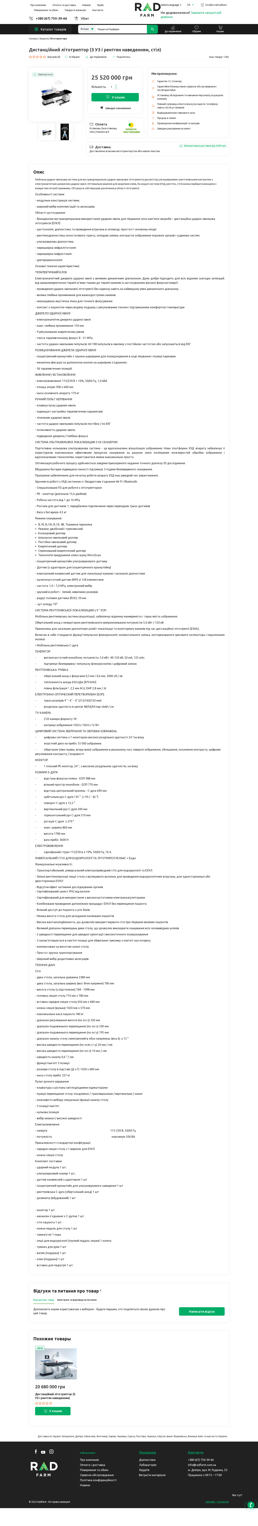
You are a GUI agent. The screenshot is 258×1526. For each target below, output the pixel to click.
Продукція (147, 1452)
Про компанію (38, 5)
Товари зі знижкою (75, 10)
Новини (86, 5)
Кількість (98, 87)
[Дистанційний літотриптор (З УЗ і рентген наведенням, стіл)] (55, 94)
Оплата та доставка (64, 5)
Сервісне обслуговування (97, 1475)
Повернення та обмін (46, 10)
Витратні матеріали (152, 1475)
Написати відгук (202, 1311)
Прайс (100, 5)
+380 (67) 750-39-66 (51, 18)
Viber (85, 18)
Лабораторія (147, 1464)
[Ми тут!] (250, 1496)
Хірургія (43, 38)
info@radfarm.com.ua (202, 1464)
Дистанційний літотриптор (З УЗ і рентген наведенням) (55, 1396)
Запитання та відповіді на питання (77, 1299)
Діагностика (147, 1459)
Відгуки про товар (43, 1299)
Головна (33, 38)
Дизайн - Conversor (217, 1501)
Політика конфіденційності (98, 1480)
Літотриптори (58, 38)
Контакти (97, 10)
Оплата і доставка (92, 1464)
